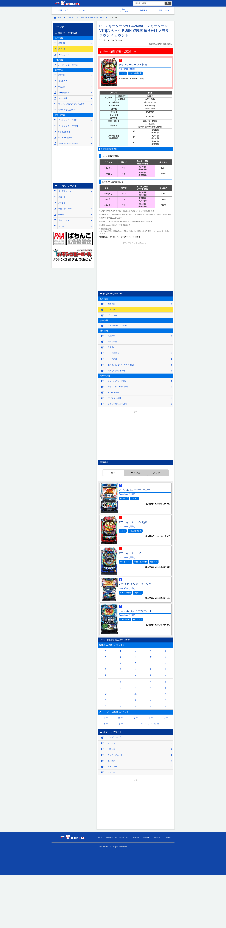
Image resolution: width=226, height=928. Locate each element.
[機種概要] (102, 303)
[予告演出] (102, 347)
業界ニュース (164, 10)
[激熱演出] (102, 335)
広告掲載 (146, 837)
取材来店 (143, 10)
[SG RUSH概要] (102, 392)
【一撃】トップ (62, 10)
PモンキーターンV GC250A (92, 17)
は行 (105, 724)
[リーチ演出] (102, 359)
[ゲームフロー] (102, 315)
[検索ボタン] (168, 3)
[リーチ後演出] (102, 353)
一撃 (59, 17)
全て (113, 472)
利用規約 (136, 837)
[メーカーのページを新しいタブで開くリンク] (102, 772)
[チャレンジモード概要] (102, 380)
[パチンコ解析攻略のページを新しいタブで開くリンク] (102, 749)
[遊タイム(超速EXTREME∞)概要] (102, 364)
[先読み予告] (102, 341)
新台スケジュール (123, 10)
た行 (150, 717)
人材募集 (167, 837)
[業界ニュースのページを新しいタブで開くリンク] (102, 766)
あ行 (105, 717)
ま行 (120, 724)
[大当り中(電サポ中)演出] (102, 404)
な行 (165, 717)
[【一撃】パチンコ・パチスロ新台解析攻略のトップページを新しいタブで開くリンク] (102, 737)
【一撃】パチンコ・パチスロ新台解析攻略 (67, 3)
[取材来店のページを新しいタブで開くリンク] (102, 760)
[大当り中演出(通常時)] (102, 370)
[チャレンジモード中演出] (102, 386)
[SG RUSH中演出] (102, 398)
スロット (82, 10)
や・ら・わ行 (150, 724)
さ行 (135, 717)
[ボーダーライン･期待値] (102, 325)
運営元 (99, 837)
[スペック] (102, 309)
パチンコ (102, 10)
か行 (120, 717)
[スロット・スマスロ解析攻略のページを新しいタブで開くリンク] (102, 743)
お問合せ (157, 837)
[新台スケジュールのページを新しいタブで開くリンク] (102, 754)
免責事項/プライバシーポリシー (117, 837)
